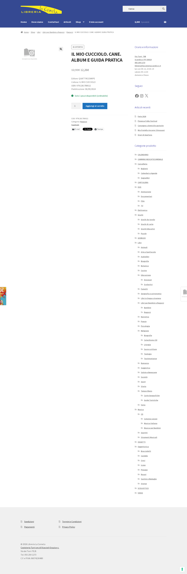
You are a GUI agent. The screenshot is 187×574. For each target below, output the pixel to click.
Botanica (145, 266)
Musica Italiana (150, 423)
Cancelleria (142, 164)
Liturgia (147, 344)
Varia (143, 405)
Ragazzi (70, 32)
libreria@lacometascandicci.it (148, 66)
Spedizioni (29, 521)
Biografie (145, 261)
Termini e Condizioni (71, 521)
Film (143, 201)
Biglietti (144, 168)
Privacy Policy (68, 527)
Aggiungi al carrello (95, 106)
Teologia (148, 354)
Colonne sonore (150, 419)
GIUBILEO (142, 238)
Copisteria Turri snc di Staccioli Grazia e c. (40, 547)
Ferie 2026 (142, 116)
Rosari (143, 474)
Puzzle (143, 233)
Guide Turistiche (151, 400)
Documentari (146, 196)
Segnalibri (145, 178)
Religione (145, 331)
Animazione (146, 192)
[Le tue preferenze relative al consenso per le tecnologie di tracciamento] (182, 569)
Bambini (147, 307)
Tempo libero (146, 391)
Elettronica (142, 210)
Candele (144, 456)
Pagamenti (29, 527)
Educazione (146, 275)
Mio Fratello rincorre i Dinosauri (151, 130)
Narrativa (145, 317)
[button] (61, 49)
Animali (144, 247)
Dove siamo (37, 22)
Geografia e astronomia (151, 293)
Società (144, 377)
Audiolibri (145, 256)
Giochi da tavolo (148, 219)
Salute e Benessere (149, 372)
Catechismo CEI (150, 340)
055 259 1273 (140, 62)
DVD (139, 187)
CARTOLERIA (143, 182)
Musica (141, 409)
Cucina (144, 270)
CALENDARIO (143, 154)
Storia (143, 386)
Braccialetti (146, 451)
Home (24, 22)
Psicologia (145, 326)
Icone (143, 465)
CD (142, 414)
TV (142, 205)
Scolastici (148, 284)
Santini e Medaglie (149, 479)
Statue (144, 483)
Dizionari (148, 280)
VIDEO (140, 493)
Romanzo (145, 363)
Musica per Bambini (152, 428)
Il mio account (96, 22)
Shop (78, 22)
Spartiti (144, 432)
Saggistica (145, 368)
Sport (143, 381)
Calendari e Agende (149, 173)
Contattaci (53, 22)
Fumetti (144, 289)
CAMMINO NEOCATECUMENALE (150, 159)
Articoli (67, 22)
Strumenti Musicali (149, 437)
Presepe (144, 470)
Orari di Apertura (145, 135)
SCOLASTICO (143, 488)
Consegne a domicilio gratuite (151, 125)
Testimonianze (150, 358)
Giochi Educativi (148, 229)
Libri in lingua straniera (151, 298)
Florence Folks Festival (147, 121)
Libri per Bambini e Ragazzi (53, 32)
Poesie (143, 321)
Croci (143, 460)
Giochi (140, 215)
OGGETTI (142, 442)
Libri (39, 32)
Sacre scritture (150, 349)
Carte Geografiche (152, 395)
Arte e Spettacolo (148, 252)
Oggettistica (143, 446)
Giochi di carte (147, 224)
